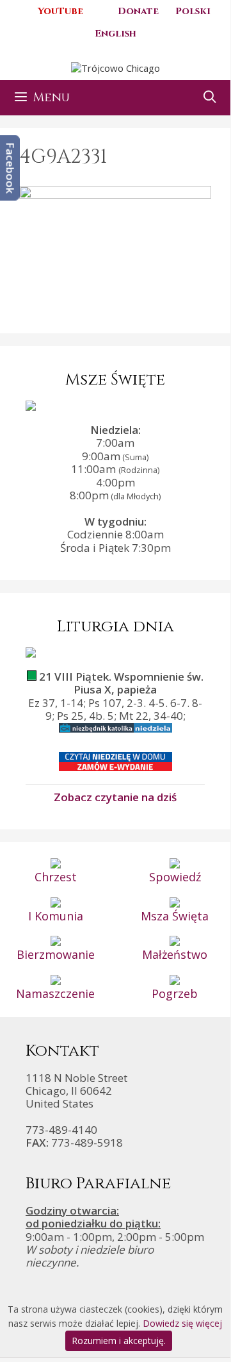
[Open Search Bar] (209, 97)
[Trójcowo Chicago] (115, 66)
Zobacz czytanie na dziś (115, 797)
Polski (193, 11)
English (115, 33)
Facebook (10, 168)
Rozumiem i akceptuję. (119, 1340)
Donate (138, 11)
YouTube (60, 11)
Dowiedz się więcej (182, 1323)
